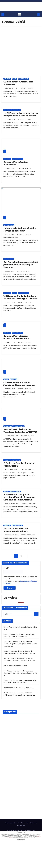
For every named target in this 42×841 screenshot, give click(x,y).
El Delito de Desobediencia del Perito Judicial (19, 464)
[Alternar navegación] (19, 14)
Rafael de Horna (23, 271)
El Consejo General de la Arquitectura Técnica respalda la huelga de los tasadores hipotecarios (20, 644)
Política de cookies (13, 830)
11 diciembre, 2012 (11, 436)
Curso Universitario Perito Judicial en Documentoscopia (19, 383)
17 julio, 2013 (10, 119)
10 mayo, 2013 (10, 342)
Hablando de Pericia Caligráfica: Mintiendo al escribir (20, 229)
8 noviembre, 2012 (12, 535)
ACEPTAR (21, 839)
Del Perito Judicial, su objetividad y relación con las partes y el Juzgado (20, 265)
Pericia (14, 78)
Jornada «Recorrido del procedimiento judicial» (15, 529)
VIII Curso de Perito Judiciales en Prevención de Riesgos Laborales (20, 297)
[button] (34, 14)
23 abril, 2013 (10, 389)
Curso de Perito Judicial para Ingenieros (18, 83)
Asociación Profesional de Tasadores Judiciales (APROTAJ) (20, 430)
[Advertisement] (21, 48)
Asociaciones (8, 426)
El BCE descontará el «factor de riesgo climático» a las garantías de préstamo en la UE (20, 673)
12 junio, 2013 (10, 302)
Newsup (32, 823)
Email (6, 568)
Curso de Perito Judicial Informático (15, 163)
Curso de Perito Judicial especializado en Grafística (17, 337)
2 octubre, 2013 (11, 88)
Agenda (6, 379)
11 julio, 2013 (10, 168)
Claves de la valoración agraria (15, 666)
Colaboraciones (9, 225)
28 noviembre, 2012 (12, 503)
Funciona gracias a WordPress (15, 823)
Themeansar (21, 825)
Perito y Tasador (23, 78)
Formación (7, 78)
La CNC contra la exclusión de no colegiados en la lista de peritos (20, 114)
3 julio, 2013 (10, 234)
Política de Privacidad (28, 830)
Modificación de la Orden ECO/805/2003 (19, 688)
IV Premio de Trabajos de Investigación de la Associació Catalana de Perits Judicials (18, 497)
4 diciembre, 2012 (11, 469)
